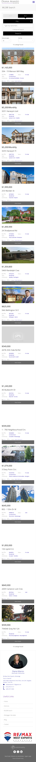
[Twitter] (18, 752)
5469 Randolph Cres (10, 270)
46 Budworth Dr (9, 389)
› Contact (6, 724)
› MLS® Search (7, 710)
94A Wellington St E (10, 310)
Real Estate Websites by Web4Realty (14, 756)
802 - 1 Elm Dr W (9, 509)
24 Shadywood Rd (9, 230)
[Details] (18, 67)
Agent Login (28, 756)
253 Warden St (8, 190)
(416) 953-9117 (10, 687)
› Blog (5, 720)
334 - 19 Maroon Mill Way (13, 71)
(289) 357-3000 (10, 689)
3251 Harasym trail (10, 111)
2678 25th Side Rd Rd (11, 350)
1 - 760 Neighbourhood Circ (14, 429)
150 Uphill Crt (8, 549)
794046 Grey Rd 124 (10, 628)
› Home (5, 701)
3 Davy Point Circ (9, 469)
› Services (6, 706)
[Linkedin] (21, 752)
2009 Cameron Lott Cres (12, 589)
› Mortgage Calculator (9, 715)
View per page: (5, 38)
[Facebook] (14, 752)
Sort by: (20, 38)
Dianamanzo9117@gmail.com (13, 684)
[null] (26, 40)
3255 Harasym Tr (9, 151)
